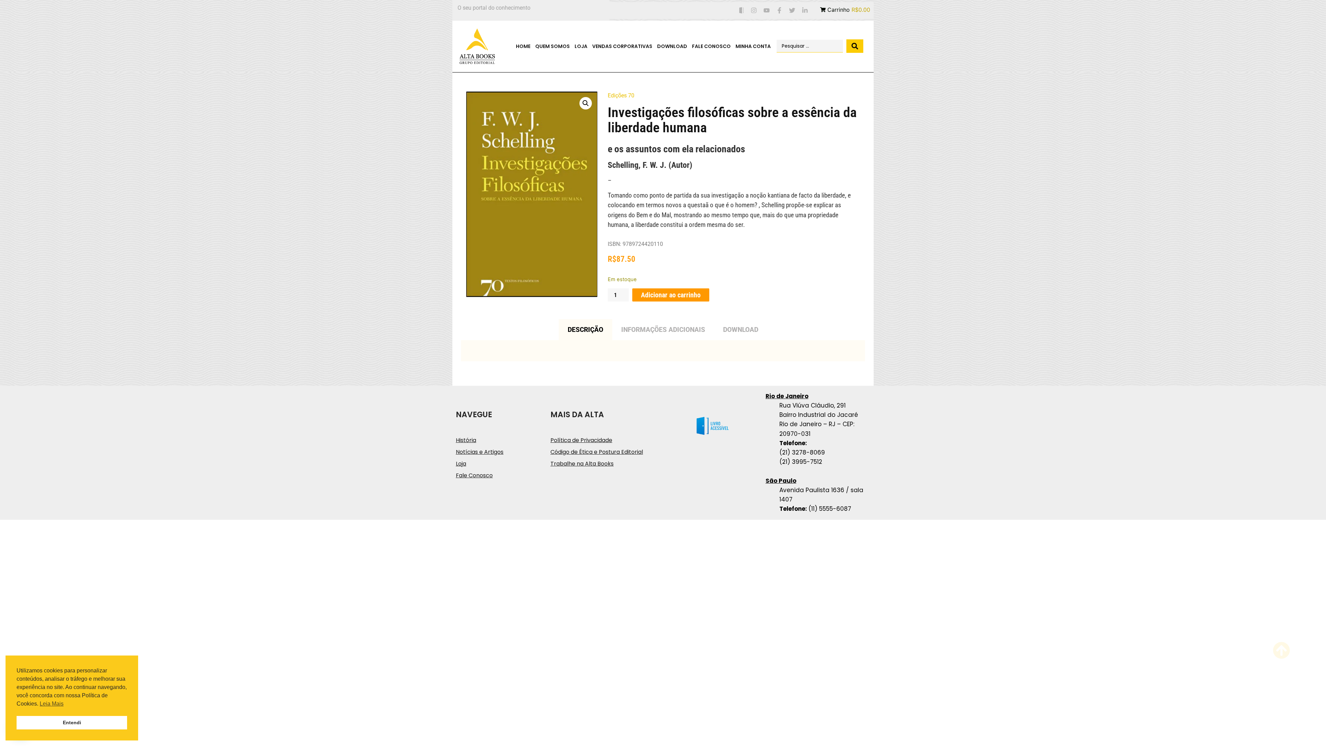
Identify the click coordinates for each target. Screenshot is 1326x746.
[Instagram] (754, 11)
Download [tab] (740, 330)
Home (523, 46)
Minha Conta (753, 46)
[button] (585, 103)
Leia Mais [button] (52, 704)
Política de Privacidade (581, 440)
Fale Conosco (711, 46)
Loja (581, 46)
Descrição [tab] (585, 330)
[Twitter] (792, 11)
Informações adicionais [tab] (663, 330)
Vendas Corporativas (622, 46)
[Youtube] (767, 11)
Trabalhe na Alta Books (582, 464)
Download (672, 46)
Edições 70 (621, 95)
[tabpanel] (663, 350)
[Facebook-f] (780, 11)
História (466, 440)
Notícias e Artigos (479, 452)
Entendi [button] (72, 722)
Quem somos (552, 46)
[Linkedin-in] (805, 11)
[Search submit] (854, 46)
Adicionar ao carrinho (671, 295)
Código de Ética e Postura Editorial (596, 452)
